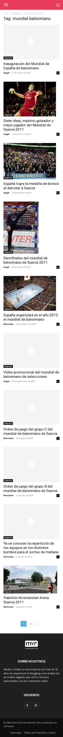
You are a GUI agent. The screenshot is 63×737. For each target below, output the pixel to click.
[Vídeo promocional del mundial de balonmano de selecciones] (31, 350)
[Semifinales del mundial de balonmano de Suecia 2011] (31, 228)
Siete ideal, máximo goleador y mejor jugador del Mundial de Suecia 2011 (28, 125)
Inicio (6, 13)
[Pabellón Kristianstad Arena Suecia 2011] (31, 579)
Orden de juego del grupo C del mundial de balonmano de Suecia (30, 431)
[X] (35, 705)
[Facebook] (27, 705)
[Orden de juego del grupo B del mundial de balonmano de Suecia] (31, 464)
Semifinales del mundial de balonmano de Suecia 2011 (26, 260)
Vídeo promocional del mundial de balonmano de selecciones (31, 374)
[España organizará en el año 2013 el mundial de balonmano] (31, 293)
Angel (6, 72)
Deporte (8, 58)
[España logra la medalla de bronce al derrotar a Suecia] (31, 161)
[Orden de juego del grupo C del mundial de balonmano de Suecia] (31, 407)
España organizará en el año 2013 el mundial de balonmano (31, 317)
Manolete (8, 324)
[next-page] (38, 624)
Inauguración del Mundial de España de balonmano (26, 66)
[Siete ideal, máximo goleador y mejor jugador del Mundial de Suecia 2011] (31, 99)
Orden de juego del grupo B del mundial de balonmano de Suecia (30, 488)
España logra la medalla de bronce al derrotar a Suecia (31, 186)
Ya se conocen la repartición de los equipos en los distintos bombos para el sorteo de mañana (31, 547)
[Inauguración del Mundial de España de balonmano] (31, 42)
